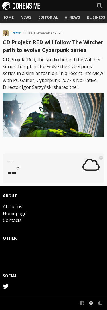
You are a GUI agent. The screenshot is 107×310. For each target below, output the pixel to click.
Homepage (15, 213)
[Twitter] (6, 286)
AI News (72, 17)
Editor (16, 33)
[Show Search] (99, 6)
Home (8, 17)
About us (12, 206)
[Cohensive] (21, 5)
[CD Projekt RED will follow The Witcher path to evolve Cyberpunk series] (53, 115)
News (26, 17)
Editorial (48, 17)
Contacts (12, 220)
